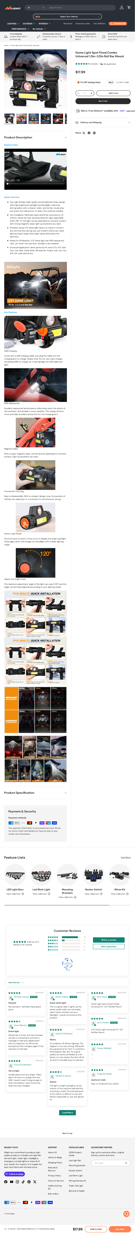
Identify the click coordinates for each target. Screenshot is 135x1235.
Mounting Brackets (67, 891)
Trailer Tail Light (76, 1185)
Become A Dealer (77, 1191)
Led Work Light (41, 889)
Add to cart (113, 93)
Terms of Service (56, 1180)
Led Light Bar (75, 1160)
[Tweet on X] (83, 133)
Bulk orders (53, 1193)
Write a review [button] (108, 940)
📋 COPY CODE (122, 82)
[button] (129, 7)
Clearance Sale (82, 23)
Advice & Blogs (55, 1157)
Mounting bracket (77, 1165)
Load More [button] (67, 1112)
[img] (14, 993)
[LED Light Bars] (15, 875)
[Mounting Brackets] (67, 875)
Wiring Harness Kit (77, 1180)
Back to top (67, 1133)
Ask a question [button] (108, 946)
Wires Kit (119, 889)
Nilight (12, 1214)
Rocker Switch (93, 889)
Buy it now (103, 101)
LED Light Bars (15, 889)
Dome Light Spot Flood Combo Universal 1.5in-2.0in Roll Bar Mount (25, 45)
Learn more (130, 111)
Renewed (67, 23)
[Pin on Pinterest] (94, 133)
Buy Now (120, 1229)
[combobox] (70, 8)
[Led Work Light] (41, 875)
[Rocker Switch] (93, 875)
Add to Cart (96, 1229)
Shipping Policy (55, 1162)
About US (52, 1152)
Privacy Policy (54, 1175)
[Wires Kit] (120, 875)
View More (126, 857)
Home (6, 45)
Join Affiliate (99, 23)
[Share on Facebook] (89, 133)
